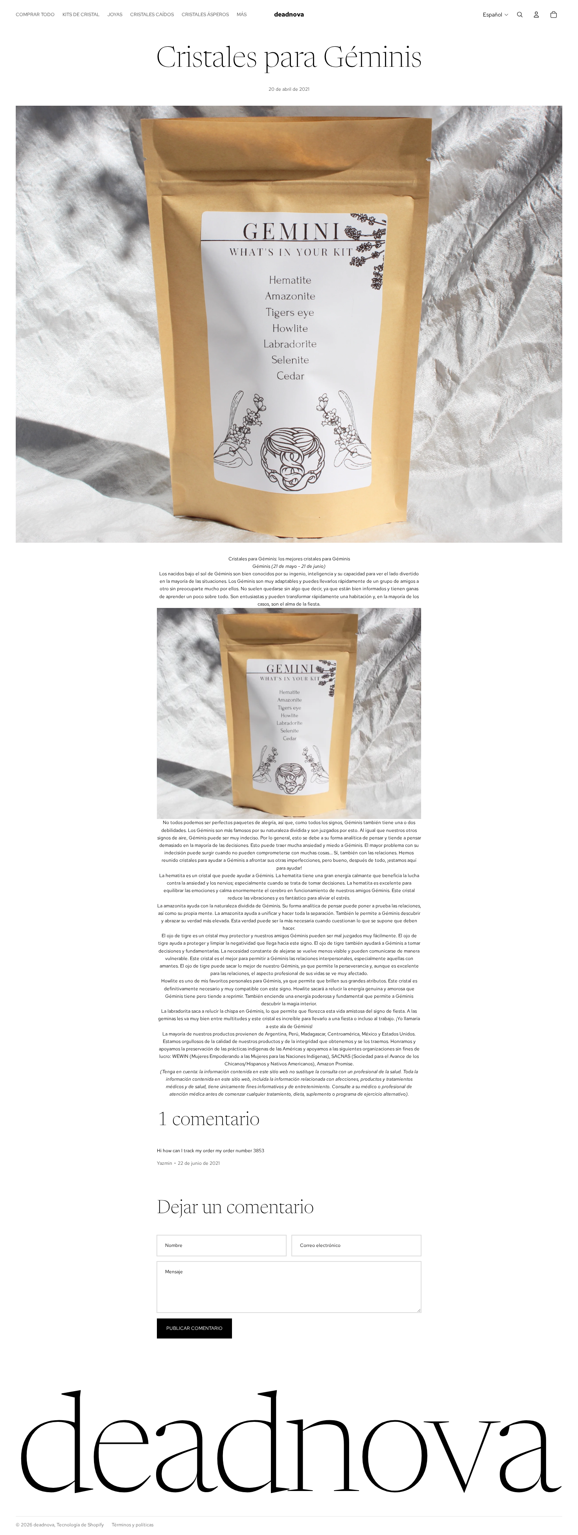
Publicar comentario (194, 1328)
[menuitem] (241, 15)
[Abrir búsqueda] (519, 14)
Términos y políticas (132, 1525)
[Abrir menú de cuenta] (536, 14)
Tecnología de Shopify (80, 1525)
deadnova (43, 1525)
